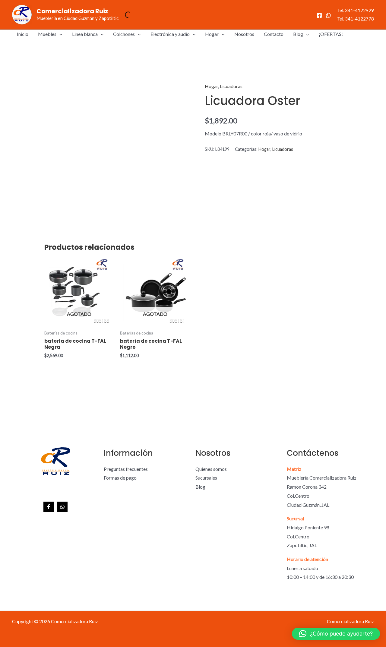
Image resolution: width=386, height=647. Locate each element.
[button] (59, 34)
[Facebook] (319, 15)
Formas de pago (120, 477)
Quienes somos (211, 469)
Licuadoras (231, 86)
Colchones (124, 34)
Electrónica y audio (170, 34)
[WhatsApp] (328, 15)
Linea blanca (85, 34)
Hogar (212, 34)
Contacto (273, 34)
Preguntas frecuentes (126, 469)
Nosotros (244, 34)
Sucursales (206, 477)
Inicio (22, 34)
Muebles (47, 34)
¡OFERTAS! (331, 34)
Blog (298, 34)
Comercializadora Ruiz (72, 11)
